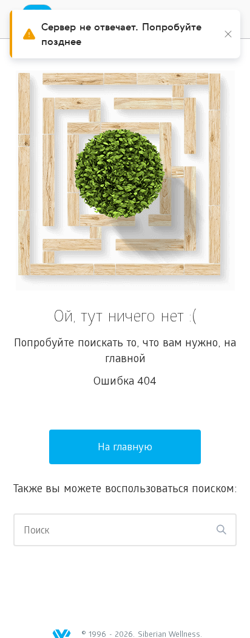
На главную (125, 448)
